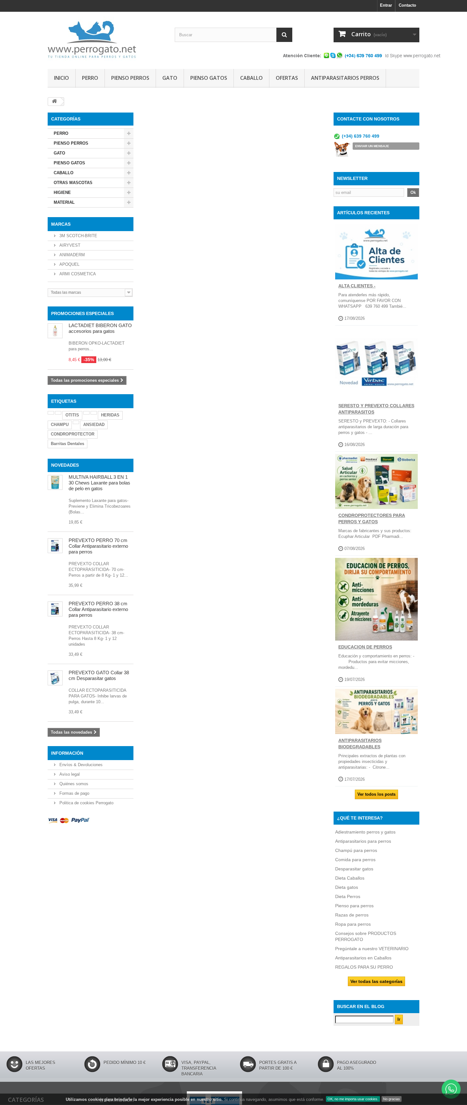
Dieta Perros (347, 896)
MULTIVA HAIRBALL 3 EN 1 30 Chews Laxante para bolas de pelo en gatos (99, 482)
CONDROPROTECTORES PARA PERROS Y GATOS (371, 518)
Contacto (407, 5)
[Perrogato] (106, 39)
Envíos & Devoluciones (80, 764)
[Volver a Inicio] (54, 102)
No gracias (391, 1099)
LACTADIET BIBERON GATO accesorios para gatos (100, 328)
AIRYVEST (69, 245)
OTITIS (72, 415)
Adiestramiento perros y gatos (365, 831)
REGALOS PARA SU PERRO (364, 967)
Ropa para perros (353, 924)
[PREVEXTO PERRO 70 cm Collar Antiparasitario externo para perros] (55, 545)
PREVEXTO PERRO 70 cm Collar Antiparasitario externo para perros (98, 546)
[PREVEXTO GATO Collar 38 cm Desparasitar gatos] (55, 677)
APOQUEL (68, 264)
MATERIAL (64, 202)
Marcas (61, 224)
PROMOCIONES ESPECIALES (82, 313)
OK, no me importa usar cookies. (353, 1099)
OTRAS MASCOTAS (73, 182)
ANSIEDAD (94, 424)
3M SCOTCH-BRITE (77, 235)
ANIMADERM (71, 254)
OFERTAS (287, 77)
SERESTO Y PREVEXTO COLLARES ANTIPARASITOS (376, 409)
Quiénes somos (73, 783)
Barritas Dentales (67, 443)
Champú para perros (356, 850)
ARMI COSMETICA (77, 273)
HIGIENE (62, 192)
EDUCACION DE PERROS (365, 646)
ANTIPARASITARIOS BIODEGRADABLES (360, 743)
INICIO (61, 77)
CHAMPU (60, 424)
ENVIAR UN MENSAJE (372, 146)
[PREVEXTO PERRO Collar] (55, 608)
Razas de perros (352, 914)
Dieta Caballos (349, 878)
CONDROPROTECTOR (72, 434)
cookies (95, 1099)
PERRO (90, 77)
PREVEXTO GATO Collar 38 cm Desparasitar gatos (99, 675)
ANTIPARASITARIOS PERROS (345, 77)
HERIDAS (110, 415)
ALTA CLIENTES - (357, 285)
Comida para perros (355, 859)
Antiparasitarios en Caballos (363, 957)
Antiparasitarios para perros (363, 841)
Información (67, 753)
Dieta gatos (346, 887)
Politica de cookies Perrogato (85, 802)
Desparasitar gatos (354, 868)
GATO (169, 77)
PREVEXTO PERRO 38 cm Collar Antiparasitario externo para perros (98, 609)
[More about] (51, 413)
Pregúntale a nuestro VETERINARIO (372, 948)
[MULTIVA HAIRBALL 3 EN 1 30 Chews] (55, 482)
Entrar (386, 5)
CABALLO (251, 77)
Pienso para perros (354, 905)
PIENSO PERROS (130, 77)
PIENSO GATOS (208, 77)
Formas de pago (73, 793)
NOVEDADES (65, 465)
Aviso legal (69, 774)
